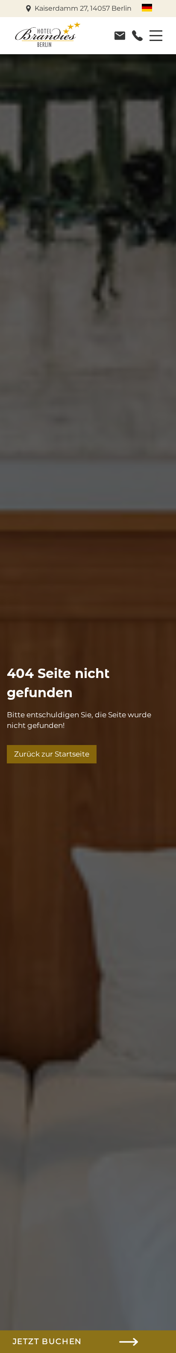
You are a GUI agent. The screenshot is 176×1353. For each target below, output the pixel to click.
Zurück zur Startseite (51, 754)
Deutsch (147, 8)
